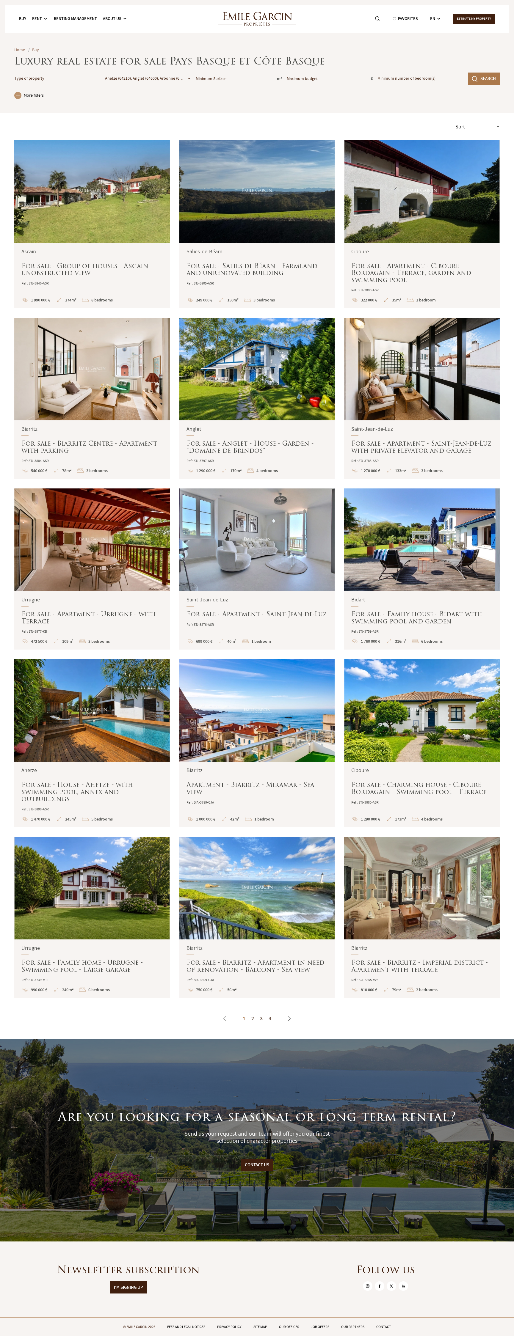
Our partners (352, 1327)
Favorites (408, 18)
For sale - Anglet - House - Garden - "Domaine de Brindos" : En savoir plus (257, 398)
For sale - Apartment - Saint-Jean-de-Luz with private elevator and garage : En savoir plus (422, 398)
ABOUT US (112, 18)
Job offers (320, 1327)
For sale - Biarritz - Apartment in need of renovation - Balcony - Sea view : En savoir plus (257, 917)
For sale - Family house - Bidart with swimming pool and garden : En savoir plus (422, 569)
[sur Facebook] (379, 1286)
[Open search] (377, 18)
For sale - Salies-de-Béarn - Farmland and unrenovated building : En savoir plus (257, 224)
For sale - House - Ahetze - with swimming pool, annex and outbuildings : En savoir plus (92, 743)
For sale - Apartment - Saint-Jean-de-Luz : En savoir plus (257, 569)
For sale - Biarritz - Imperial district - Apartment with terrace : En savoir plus (422, 917)
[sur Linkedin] (403, 1286)
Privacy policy (229, 1327)
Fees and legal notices (186, 1327)
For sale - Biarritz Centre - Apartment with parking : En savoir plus (92, 398)
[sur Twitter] (391, 1286)
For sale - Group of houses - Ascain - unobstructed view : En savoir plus (92, 224)
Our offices (289, 1327)
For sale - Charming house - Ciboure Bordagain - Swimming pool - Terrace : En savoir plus (422, 743)
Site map (260, 1327)
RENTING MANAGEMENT (75, 18)
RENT (37, 18)
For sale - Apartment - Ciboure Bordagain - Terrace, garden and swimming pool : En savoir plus (422, 224)
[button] (23, 191)
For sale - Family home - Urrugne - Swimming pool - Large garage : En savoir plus (92, 917)
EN (432, 18)
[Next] (289, 1018)
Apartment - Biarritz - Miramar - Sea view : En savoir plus (257, 743)
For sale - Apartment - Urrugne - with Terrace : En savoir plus (92, 569)
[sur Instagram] (367, 1286)
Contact (383, 1327)
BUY (22, 18)
